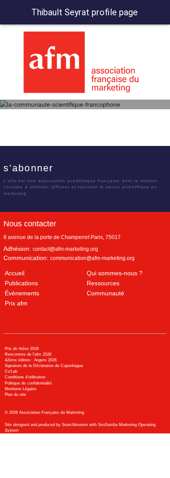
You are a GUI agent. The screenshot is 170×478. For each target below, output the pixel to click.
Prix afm (16, 303)
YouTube (109, 170)
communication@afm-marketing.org (92, 258)
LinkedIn (94, 170)
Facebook (62, 170)
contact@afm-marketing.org (65, 249)
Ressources (103, 283)
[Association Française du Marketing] (85, 62)
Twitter (78, 170)
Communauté (105, 293)
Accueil (14, 273)
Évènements (22, 293)
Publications (21, 283)
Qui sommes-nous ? (115, 273)
